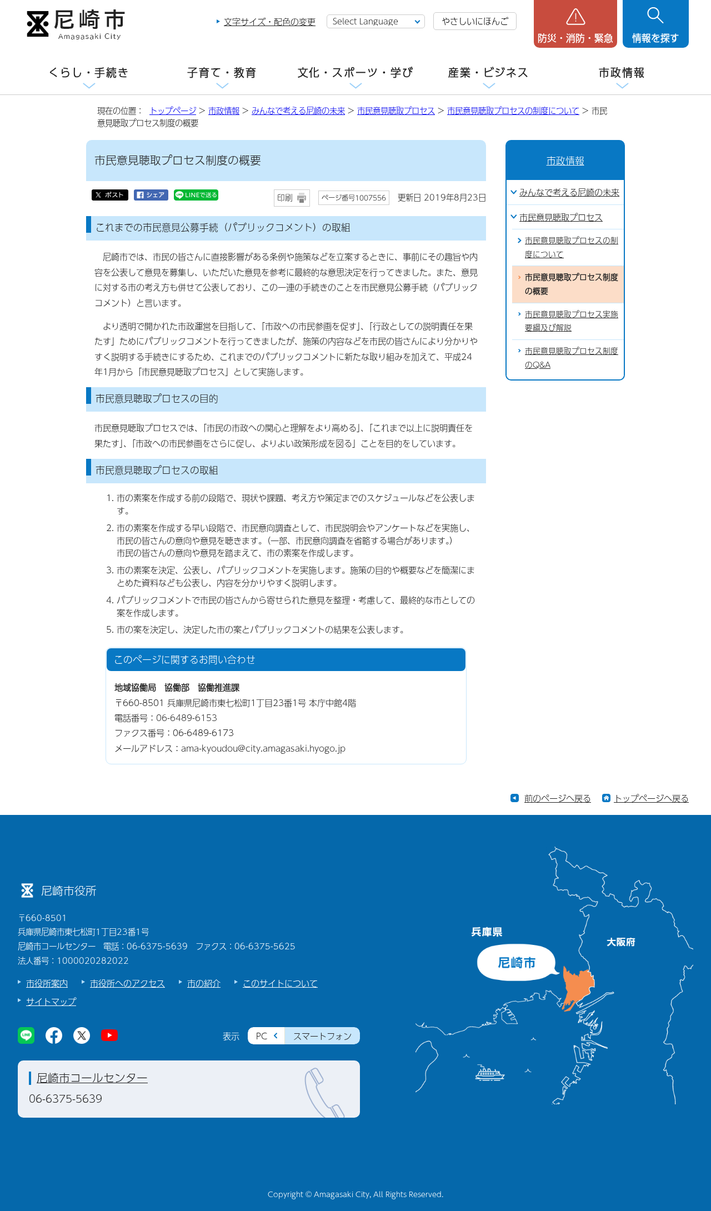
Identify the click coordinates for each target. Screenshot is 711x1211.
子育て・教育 (222, 72)
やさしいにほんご (475, 20)
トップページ (172, 110)
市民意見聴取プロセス (396, 110)
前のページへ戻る (557, 798)
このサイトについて (280, 983)
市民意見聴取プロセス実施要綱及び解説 (571, 321)
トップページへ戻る (651, 798)
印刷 (285, 197)
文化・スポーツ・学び (356, 72)
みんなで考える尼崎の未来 (298, 110)
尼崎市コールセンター (92, 1077)
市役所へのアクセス (127, 983)
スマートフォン (322, 1035)
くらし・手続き (88, 72)
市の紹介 (204, 983)
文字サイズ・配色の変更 (270, 21)
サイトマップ (51, 1001)
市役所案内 (47, 983)
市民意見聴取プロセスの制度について (513, 110)
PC (261, 1035)
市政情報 (622, 72)
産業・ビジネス (488, 72)
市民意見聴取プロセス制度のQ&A (571, 358)
